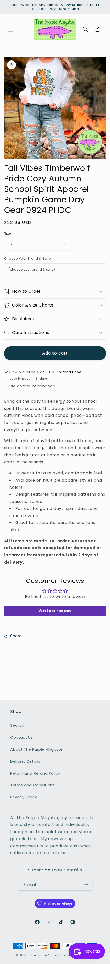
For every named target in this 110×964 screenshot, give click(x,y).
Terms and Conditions (32, 785)
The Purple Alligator (45, 955)
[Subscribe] (86, 884)
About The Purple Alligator (36, 749)
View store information (32, 386)
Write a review (55, 611)
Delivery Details (25, 761)
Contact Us (21, 737)
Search (17, 725)
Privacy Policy (23, 797)
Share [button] (16, 635)
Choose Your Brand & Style (27, 258)
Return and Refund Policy (35, 773)
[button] (11, 29)
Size (8, 233)
